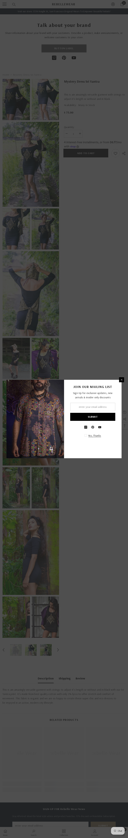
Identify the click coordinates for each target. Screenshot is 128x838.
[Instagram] (85, 427)
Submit (93, 416)
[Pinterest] (92, 427)
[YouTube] (99, 427)
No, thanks (94, 435)
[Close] (121, 379)
